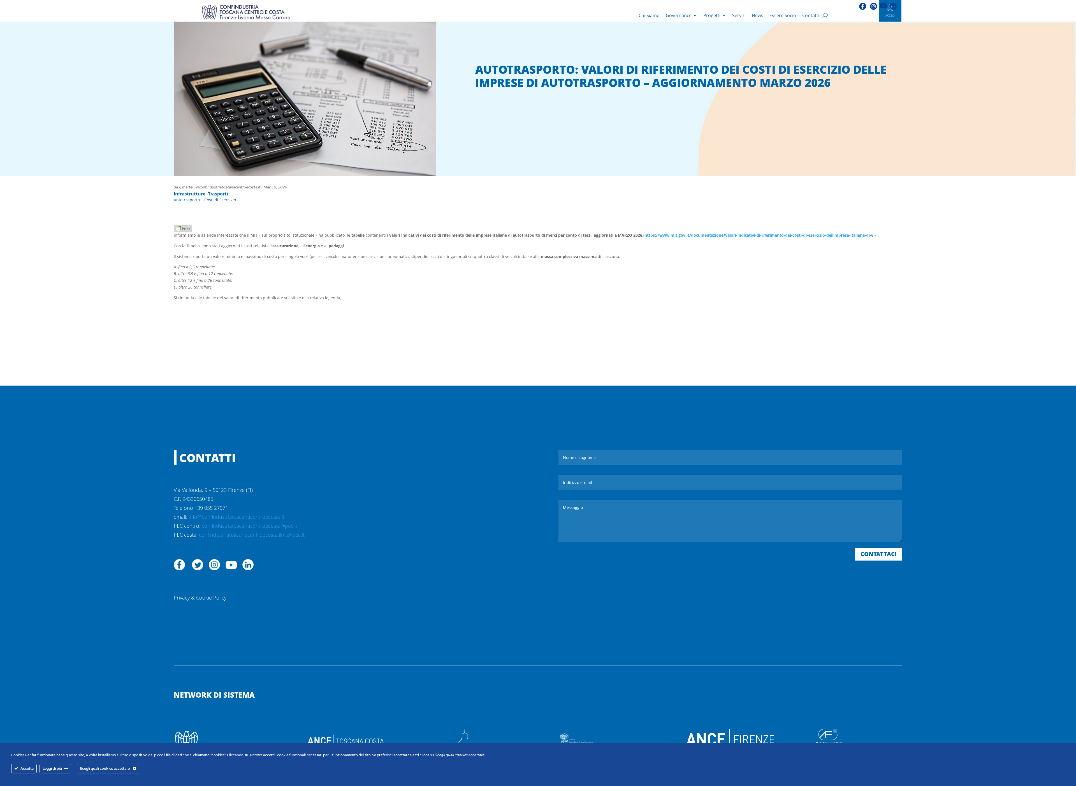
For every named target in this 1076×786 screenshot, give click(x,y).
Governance (679, 15)
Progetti (711, 15)
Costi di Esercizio (220, 199)
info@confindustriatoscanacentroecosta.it (236, 516)
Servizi (739, 15)
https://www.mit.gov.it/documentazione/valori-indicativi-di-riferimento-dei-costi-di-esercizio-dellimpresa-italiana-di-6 (759, 235)
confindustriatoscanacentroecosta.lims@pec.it (252, 534)
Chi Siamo (649, 15)
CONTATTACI (879, 554)
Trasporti (218, 194)
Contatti (810, 15)
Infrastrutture (189, 194)
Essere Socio (782, 15)
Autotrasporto (187, 199)
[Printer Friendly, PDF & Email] (183, 228)
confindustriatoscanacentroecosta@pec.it (249, 525)
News (757, 15)
